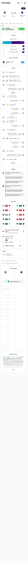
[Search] (21, 3)
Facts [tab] (2, 23)
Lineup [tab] (6, 23)
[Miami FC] (5, 273)
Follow (23, 8)
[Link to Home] (5, 3)
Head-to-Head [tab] (20, 23)
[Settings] (25, 3)
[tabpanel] (13, 189)
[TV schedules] (18, 3)
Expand (13, 369)
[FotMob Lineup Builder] (13, 29)
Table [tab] (10, 23)
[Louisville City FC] (21, 273)
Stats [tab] (14, 23)
